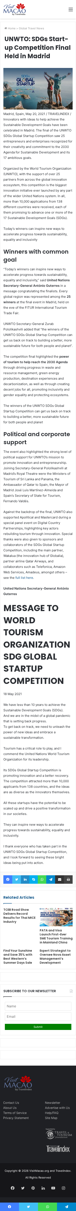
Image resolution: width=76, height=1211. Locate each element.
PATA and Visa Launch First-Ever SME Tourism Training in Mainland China (56, 936)
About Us (9, 1108)
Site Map (51, 1118)
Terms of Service (15, 1113)
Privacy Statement (16, 1118)
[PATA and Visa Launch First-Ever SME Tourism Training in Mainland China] (56, 917)
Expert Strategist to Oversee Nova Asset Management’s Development (55, 957)
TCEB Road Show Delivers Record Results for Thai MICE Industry (19, 916)
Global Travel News (31, 28)
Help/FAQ (51, 1113)
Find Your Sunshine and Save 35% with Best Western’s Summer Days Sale (17, 957)
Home (11, 28)
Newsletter (52, 1102)
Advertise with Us (57, 1108)
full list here (24, 578)
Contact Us (11, 1102)
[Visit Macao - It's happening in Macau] (14, 9)
